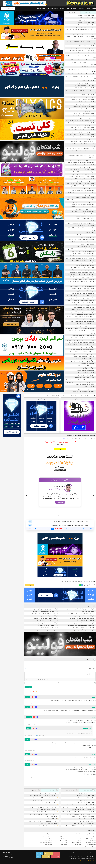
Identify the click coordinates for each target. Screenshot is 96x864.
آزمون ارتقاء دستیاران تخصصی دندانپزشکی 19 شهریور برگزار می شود (80, 340)
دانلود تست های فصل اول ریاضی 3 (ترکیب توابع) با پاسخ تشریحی (43, 812)
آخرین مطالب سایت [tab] (88, 790)
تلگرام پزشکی (56, 853)
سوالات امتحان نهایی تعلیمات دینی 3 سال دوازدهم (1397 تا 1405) (81, 342)
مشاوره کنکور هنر (49, 835)
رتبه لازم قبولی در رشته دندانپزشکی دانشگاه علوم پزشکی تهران (82, 351)
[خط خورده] (32, 680)
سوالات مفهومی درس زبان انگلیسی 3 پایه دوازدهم (84, 232)
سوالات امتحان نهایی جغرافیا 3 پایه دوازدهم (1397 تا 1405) (82, 305)
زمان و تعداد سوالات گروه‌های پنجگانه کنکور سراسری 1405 (82, 34)
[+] (47, 679)
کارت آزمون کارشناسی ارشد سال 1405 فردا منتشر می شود (82, 337)
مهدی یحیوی (64, 842)
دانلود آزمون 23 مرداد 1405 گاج (88, 81)
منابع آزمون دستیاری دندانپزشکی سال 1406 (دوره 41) (83, 172)
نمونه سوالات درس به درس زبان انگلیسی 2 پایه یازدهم (83, 235)
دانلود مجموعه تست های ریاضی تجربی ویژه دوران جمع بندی (46, 618)
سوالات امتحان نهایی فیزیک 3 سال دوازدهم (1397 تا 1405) (82, 209)
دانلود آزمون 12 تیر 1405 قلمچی (87, 363)
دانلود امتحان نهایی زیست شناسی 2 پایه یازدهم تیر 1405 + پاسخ (81, 123)
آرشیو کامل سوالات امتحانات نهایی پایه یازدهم (85, 216)
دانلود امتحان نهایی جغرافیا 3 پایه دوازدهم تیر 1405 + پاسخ (82, 288)
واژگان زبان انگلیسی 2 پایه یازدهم (87, 237)
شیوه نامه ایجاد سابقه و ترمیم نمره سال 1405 (85, 323)
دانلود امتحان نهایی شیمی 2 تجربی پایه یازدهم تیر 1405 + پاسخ (81, 176)
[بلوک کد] (41, 680)
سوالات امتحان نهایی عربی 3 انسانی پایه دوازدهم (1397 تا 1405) (81, 256)
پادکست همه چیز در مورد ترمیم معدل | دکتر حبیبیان (83, 391)
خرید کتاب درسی (92, 836)
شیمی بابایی (79, 836)
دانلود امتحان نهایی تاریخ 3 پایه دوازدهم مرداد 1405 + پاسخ (82, 169)
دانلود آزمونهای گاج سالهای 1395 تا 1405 (86, 372)
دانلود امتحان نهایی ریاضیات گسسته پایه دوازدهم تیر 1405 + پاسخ (81, 202)
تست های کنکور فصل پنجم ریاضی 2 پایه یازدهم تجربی (47, 630)
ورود (26, 668)
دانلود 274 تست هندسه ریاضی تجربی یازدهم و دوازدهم (83, 616)
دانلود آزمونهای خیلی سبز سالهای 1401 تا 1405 (85, 370)
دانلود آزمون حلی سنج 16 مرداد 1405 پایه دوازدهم (84, 113)
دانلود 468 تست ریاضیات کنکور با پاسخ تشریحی (84, 620)
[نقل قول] (39, 680)
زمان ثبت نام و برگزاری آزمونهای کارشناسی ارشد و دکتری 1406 (82, 50)
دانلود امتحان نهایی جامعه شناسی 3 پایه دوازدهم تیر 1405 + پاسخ (81, 181)
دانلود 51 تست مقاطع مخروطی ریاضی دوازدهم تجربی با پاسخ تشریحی (80, 609)
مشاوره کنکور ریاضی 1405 (91, 835)
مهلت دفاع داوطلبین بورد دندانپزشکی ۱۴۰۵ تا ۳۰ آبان (83, 384)
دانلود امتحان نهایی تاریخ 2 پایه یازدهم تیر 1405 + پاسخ (83, 251)
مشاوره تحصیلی (64, 835)
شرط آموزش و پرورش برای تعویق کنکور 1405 (85, 265)
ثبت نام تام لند (64, 844)
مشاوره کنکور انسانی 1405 (91, 838)
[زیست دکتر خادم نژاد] (32, 69)
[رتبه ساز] (32, 47)
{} (44, 679)
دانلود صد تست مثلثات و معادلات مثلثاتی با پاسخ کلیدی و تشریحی (81, 625)
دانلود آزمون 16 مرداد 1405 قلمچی (87, 118)
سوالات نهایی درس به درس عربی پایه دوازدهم (85, 263)
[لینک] (43, 680)
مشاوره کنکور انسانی (63, 838)
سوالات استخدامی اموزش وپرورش (46, 842)
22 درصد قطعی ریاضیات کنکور (88, 611)
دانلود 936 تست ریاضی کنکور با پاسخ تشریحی (49, 616)
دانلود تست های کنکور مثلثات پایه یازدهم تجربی (48, 627)
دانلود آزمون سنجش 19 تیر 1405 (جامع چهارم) (85, 104)
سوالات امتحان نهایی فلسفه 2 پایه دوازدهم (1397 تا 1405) (82, 211)
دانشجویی (74, 8)
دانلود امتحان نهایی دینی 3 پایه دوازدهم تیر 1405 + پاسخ (82, 321)
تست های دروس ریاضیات (74, 395)
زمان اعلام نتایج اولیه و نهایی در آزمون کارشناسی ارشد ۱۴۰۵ (82, 293)
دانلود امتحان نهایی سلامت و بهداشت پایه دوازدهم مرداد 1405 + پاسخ (80, 139)
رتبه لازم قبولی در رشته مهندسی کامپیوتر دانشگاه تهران (83, 356)
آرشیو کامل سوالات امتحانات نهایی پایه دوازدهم (85, 214)
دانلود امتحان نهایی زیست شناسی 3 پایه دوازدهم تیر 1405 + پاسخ (81, 221)
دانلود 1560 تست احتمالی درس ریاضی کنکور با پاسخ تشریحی (82, 618)
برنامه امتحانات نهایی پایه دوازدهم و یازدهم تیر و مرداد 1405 (82, 349)
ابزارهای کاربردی (41, 8)
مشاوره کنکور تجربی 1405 (91, 844)
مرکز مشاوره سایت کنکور (53, 8)
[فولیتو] (32, 57)
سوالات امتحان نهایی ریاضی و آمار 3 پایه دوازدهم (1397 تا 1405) (81, 277)
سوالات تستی (83, 395)
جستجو (2, 9)
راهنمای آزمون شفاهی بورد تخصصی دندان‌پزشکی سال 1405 (82, 246)
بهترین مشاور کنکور (48, 840)
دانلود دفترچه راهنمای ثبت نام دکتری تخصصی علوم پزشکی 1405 (81, 74)
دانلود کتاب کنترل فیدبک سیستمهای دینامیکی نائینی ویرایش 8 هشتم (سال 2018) (78, 812)
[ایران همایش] (32, 345)
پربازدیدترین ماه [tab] (72, 12)
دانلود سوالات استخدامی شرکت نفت (89, 846)
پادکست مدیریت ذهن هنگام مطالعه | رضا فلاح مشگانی (83, 116)
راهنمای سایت (85, 853)
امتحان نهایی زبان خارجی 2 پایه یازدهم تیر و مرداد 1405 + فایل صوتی (80, 120)
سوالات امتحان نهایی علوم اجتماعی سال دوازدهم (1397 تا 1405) (81, 207)
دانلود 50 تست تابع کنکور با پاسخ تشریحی (48, 802)
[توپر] (26, 680)
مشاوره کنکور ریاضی (48, 844)
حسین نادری (60, 581)
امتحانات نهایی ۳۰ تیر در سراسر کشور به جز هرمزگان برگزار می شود (81, 242)
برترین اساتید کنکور (63, 836)
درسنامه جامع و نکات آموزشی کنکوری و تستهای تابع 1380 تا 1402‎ (81, 613)
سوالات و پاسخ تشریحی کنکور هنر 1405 (86, 25)
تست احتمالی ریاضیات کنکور (77, 581)
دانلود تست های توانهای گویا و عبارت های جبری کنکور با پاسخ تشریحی (43, 821)
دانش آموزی (90, 8)
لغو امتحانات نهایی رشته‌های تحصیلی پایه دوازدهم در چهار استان (81, 298)
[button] (27, 496)
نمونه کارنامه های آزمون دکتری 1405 (87, 244)
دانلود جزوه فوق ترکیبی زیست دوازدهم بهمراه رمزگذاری (83, 307)
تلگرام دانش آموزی (55, 857)
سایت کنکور (84, 529)
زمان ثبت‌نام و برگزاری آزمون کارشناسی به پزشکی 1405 (83, 279)
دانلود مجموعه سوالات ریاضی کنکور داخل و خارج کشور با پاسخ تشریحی (43, 807)
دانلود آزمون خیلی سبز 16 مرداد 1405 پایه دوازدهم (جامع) (82, 99)
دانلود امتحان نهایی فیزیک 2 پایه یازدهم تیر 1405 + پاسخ (82, 179)
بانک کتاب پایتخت (48, 838)
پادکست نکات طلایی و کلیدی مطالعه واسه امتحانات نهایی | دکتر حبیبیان (80, 344)
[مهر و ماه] (32, 18)
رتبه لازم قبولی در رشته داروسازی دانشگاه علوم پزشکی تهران (82, 358)
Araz (90, 728)
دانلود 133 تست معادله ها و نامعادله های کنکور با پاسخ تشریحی (45, 623)
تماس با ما (79, 853)
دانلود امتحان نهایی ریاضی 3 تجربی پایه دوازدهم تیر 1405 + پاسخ (81, 249)
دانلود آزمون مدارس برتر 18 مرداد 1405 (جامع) (85, 111)
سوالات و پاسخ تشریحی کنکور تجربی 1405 (85, 20)
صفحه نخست (91, 395)
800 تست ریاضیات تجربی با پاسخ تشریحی (48, 823)
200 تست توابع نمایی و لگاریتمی (50, 816)
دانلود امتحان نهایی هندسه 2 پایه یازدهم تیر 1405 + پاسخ (82, 127)
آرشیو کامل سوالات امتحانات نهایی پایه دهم (85, 218)
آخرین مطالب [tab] (88, 12)
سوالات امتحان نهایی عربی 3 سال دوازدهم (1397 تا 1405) (82, 253)
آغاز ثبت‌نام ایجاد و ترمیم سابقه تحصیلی (86, 389)
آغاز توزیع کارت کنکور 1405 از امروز (87, 67)
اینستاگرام (39, 857)
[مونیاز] (32, 273)
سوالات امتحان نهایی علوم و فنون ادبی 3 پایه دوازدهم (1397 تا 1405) (80, 162)
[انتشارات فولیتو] (32, 151)
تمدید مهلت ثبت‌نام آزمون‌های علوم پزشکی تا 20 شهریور (83, 174)
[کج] (28, 680)
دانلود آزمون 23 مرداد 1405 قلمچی (87, 95)
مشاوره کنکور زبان (92, 833)
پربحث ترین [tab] (35, 790)
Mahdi (37, 735)
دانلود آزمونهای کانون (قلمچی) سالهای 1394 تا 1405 (84, 368)
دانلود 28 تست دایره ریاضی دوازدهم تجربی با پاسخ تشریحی (46, 609)
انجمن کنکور (61, 8)
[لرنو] (32, 129)
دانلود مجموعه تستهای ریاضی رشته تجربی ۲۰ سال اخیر (47, 620)
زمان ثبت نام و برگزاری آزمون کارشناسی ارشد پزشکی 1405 (82, 335)
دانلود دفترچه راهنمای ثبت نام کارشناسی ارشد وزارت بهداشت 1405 (81, 109)
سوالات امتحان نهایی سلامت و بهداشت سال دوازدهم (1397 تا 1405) (80, 200)
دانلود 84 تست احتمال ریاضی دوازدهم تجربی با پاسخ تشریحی (45, 611)
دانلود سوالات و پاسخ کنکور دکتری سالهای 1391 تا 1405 (83, 375)
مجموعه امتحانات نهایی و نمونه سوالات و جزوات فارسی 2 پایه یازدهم (80, 326)
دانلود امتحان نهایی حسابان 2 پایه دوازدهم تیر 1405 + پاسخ (82, 286)
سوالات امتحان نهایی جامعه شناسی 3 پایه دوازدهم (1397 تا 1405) (81, 204)
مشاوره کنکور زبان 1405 (76, 838)
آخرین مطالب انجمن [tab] (71, 790)
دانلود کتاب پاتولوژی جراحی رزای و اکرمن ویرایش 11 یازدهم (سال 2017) (80, 328)
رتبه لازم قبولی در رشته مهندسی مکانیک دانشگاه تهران (83, 354)
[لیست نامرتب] (37, 680)
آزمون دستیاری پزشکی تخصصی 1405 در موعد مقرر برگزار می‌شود (81, 270)
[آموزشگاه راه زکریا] (32, 330)
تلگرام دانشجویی (46, 857)
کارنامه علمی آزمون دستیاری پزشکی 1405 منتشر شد (83, 53)
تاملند (80, 835)
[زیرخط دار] (30, 680)
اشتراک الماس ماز (49, 833)
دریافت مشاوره (60, 511)
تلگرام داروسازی (40, 853)
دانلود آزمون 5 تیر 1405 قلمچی (88, 386)
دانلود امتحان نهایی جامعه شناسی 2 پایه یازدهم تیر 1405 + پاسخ (81, 197)
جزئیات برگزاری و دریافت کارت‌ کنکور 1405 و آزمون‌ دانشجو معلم (81, 97)
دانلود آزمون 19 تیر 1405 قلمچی (87, 347)
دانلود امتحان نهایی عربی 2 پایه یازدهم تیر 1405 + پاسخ (83, 195)
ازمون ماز (79, 840)
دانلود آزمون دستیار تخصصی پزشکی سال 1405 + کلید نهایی (82, 88)
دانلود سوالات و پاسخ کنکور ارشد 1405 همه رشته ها (84, 225)
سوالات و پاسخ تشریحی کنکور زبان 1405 (86, 22)
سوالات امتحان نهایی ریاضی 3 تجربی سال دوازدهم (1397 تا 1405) (81, 300)
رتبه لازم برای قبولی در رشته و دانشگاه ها (86, 365)
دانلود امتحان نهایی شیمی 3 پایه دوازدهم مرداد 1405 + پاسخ (82, 167)
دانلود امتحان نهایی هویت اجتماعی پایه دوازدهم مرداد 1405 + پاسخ (80, 125)
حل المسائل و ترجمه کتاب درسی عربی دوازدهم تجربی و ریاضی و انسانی (80, 258)
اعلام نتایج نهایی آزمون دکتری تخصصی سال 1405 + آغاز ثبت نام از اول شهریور (78, 826)
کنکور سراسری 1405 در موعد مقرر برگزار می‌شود (84, 291)
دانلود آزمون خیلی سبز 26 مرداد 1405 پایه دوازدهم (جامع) (82, 46)
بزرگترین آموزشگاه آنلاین (62, 840)
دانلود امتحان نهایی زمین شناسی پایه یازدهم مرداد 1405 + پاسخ (81, 137)
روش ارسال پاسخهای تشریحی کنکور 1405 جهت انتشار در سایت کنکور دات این (78, 807)
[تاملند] (60, 560)
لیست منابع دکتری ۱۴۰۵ (76, 842)
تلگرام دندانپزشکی (48, 853)
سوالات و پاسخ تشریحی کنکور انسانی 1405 (85, 18)
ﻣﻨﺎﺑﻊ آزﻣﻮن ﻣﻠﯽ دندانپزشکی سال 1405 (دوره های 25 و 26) (82, 141)
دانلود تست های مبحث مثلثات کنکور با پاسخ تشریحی (83, 623)
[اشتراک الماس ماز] (32, 230)
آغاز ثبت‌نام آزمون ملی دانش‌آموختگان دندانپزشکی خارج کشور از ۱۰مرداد (80, 379)
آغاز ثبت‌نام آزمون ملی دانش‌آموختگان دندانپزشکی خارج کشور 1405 (80, 148)
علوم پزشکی (81, 8)
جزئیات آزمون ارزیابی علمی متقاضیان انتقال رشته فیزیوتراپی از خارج (80, 382)
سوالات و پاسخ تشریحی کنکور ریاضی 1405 (85, 15)
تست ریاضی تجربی (67, 581)
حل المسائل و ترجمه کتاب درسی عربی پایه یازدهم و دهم (83, 260)
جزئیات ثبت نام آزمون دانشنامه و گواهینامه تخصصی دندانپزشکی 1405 (80, 295)
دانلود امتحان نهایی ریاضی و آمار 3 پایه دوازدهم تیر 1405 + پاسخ (81, 223)
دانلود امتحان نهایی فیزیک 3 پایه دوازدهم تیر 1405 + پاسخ (82, 165)
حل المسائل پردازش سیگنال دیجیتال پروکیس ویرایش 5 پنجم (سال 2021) (79, 814)
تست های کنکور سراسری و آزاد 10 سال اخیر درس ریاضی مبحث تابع (43, 814)
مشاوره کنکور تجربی (92, 840)
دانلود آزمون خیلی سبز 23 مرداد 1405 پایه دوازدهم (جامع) (82, 48)
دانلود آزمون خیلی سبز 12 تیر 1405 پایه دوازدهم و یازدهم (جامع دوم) (80, 361)
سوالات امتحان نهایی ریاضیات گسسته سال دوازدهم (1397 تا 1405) (81, 274)
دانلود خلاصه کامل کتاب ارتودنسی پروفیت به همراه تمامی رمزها (81, 239)
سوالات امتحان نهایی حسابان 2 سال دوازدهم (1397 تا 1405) (82, 302)
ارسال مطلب (91, 853)
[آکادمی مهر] (32, 187)
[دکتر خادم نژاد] (32, 251)
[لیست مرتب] (35, 680)
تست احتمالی (85, 581)
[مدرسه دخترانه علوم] (32, 381)
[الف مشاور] (32, 208)
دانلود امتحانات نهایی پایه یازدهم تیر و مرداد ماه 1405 (83, 106)
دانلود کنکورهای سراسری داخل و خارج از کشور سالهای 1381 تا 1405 (80, 27)
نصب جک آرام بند (63, 833)
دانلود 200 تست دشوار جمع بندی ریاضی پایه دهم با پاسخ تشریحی (45, 613)
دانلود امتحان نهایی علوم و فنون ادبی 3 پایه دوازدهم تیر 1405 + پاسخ (80, 134)
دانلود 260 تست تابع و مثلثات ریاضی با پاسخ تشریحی (83, 627)
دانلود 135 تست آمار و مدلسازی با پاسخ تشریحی (47, 809)
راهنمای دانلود (31, 529)
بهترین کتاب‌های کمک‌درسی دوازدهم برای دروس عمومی (83, 85)
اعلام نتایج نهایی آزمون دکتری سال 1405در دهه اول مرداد (82, 267)
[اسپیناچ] (32, 169)
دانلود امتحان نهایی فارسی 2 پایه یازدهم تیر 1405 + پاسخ (82, 312)
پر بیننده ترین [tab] (52, 790)
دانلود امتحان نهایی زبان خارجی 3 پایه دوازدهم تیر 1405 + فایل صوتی (80, 183)
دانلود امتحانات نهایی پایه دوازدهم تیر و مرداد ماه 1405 (83, 83)
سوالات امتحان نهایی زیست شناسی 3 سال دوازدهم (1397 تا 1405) (81, 272)
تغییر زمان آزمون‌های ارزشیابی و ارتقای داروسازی (84, 377)
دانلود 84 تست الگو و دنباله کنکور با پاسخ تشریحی (48, 625)
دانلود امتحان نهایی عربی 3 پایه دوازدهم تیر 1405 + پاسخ (82, 130)
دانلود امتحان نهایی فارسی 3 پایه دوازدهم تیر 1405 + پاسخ (82, 309)
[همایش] (32, 316)
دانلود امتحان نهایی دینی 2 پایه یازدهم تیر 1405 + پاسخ (83, 188)
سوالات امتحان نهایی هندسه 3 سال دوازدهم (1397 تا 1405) (82, 160)
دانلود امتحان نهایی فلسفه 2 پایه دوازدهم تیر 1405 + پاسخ (82, 186)
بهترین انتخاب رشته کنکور (91, 842)
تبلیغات (67, 8)
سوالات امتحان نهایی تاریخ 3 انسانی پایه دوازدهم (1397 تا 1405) (81, 193)
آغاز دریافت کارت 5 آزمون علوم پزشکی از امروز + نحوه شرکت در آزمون (80, 60)
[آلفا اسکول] (32, 86)
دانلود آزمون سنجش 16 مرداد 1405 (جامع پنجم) (84, 102)
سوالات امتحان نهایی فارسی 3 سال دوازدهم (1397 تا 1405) (82, 314)
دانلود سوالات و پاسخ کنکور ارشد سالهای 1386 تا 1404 (83, 319)
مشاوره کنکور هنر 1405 (48, 836)
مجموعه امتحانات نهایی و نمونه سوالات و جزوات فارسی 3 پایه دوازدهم (80, 316)
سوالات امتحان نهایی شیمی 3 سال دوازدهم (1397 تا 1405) (82, 190)
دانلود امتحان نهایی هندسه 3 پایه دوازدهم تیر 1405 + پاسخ (82, 132)
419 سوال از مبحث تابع (52, 819)
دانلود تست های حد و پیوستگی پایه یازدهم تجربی (84, 630)
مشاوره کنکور (78, 833)
